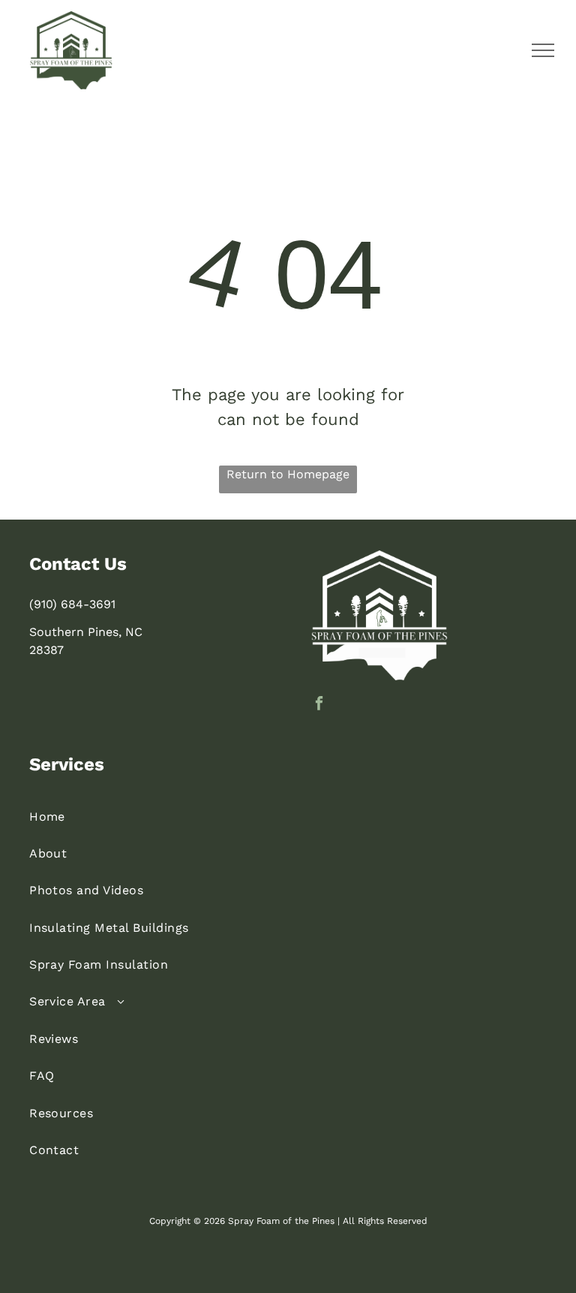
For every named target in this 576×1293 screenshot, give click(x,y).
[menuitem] (288, 815)
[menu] (543, 50)
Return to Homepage (288, 474)
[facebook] (319, 705)
